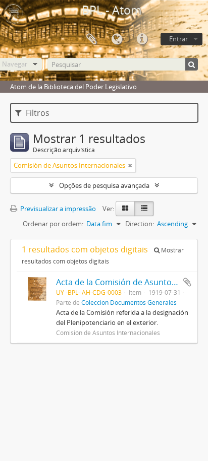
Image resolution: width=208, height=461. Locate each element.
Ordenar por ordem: (53, 223)
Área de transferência (91, 39)
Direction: (139, 223)
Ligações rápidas (141, 39)
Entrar (178, 38)
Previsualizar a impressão (57, 208)
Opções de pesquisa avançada (104, 185)
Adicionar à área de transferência (187, 282)
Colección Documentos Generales (129, 302)
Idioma (116, 39)
